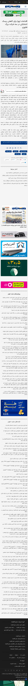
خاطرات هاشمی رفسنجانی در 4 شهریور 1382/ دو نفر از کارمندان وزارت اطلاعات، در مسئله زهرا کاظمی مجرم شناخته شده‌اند (15, 548)
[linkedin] (12, 148)
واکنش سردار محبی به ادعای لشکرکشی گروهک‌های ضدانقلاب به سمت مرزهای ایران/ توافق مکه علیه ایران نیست (14, 367)
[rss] (14, 670)
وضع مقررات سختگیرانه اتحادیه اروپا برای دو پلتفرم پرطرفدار (14, 175)
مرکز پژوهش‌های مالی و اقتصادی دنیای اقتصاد (15, 644)
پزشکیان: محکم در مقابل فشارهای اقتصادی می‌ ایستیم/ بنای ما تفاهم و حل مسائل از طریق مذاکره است (14, 605)
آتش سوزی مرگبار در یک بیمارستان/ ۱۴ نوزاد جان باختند (15, 363)
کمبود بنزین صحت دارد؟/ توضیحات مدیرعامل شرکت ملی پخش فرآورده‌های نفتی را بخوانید (15, 449)
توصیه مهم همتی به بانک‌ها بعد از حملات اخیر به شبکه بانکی (14, 493)
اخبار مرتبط (14, 169)
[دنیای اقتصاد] (12, 7)
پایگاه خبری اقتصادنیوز (8, 630)
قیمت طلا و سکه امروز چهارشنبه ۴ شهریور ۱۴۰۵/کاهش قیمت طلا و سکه (14, 484)
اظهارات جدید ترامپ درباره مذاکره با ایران (18, 458)
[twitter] (15, 148)
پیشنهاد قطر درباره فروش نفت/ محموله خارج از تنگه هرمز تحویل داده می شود (15, 595)
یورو (14, 2)
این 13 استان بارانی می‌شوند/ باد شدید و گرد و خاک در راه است (15, 537)
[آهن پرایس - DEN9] (14, 249)
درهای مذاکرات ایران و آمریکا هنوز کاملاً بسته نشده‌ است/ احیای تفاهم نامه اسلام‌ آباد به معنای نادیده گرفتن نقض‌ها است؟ (15, 600)
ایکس (24, 154)
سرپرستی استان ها (21, 657)
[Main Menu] (25, 6)
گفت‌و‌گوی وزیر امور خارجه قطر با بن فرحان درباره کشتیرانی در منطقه (14, 510)
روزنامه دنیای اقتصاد (20, 627)
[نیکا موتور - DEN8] (14, 234)
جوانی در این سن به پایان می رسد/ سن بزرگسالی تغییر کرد (14, 376)
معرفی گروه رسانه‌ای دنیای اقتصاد (18, 625)
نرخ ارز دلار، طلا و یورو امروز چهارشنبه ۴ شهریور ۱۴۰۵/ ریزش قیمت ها (14, 462)
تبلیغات (16, 655)
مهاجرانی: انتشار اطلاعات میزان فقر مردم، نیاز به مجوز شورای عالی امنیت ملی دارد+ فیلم (14, 609)
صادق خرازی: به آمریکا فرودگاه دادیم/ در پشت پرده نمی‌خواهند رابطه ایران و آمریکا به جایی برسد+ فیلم (16, 357)
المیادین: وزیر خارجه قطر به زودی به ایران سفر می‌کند (16, 428)
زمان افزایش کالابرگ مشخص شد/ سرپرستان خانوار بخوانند (15, 331)
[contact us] (8, 670)
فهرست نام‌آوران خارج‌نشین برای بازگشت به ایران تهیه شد (15, 431)
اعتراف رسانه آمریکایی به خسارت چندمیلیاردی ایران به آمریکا (14, 373)
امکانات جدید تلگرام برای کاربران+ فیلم (19, 521)
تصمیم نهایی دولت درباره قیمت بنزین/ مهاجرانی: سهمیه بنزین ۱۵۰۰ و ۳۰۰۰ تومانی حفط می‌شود (14, 388)
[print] (7, 148)
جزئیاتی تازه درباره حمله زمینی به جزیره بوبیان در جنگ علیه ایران (14, 323)
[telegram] (10, 148)
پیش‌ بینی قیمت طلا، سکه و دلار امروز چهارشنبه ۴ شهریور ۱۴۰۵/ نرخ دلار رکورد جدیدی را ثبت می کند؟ (15, 339)
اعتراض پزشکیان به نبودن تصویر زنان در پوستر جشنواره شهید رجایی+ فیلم (14, 502)
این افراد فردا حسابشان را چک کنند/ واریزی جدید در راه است (14, 361)
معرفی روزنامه (22, 663)
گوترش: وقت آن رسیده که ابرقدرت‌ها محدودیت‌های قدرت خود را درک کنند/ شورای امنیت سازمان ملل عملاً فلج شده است (14, 306)
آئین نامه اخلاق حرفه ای (20, 666)
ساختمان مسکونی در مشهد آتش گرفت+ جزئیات (17, 499)
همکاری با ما (12, 657)
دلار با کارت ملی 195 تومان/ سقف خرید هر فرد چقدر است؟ (14, 556)
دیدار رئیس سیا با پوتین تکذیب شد (19, 436)
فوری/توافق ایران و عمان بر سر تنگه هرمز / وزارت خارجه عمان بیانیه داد (14, 313)
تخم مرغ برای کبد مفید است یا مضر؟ (19, 310)
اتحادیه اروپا (23, 151)
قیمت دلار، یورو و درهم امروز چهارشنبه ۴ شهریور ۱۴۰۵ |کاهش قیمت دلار (15, 466)
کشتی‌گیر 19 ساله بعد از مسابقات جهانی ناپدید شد (16, 433)
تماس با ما (22, 655)
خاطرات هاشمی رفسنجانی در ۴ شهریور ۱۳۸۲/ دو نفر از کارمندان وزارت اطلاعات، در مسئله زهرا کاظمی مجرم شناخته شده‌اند (15, 393)
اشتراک (10, 655)
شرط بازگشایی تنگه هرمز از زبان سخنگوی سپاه (17, 518)
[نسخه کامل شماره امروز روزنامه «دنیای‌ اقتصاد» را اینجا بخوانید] (14, 214)
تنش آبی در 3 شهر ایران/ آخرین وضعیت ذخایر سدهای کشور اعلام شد (14, 613)
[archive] (6, 670)
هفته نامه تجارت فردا (20, 630)
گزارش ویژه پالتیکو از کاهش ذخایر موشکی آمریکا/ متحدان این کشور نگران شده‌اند (14, 574)
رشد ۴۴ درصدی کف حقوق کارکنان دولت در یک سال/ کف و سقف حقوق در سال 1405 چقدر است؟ (14, 588)
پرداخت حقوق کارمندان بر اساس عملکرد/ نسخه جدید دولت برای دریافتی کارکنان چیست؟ (14, 506)
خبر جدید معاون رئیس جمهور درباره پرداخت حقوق (16, 443)
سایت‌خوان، (21, 142)
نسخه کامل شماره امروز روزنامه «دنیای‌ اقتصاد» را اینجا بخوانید (14, 226)
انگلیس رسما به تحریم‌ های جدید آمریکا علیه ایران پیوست (15, 370)
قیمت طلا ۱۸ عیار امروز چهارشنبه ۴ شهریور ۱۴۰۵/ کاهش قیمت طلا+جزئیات (15, 480)
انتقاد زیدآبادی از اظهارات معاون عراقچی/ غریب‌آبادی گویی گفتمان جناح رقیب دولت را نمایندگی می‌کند (15, 515)
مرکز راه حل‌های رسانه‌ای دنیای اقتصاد (17, 646)
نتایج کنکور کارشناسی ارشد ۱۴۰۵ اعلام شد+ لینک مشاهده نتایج (15, 334)
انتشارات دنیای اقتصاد (20, 636)
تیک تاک (18, 154)
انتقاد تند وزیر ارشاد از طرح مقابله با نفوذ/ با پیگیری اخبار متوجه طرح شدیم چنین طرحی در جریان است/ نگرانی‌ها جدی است (14, 454)
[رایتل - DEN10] (14, 284)
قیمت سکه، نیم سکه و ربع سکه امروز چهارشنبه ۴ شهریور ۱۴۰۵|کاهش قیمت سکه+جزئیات (15, 470)
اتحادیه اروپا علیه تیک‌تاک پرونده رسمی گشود (17, 178)
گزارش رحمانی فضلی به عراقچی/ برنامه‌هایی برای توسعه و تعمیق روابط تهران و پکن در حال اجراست (15, 533)
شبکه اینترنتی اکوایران (9, 627)
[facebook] (18, 148)
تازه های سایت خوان (14, 422)
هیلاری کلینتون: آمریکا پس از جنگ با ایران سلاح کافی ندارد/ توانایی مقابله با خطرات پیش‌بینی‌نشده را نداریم (14, 379)
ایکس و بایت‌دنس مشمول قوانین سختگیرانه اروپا (16, 173)
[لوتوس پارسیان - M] (14, 683)
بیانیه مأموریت (13, 663)
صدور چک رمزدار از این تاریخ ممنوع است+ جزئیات (16, 488)
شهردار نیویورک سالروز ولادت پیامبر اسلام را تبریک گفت (15, 446)
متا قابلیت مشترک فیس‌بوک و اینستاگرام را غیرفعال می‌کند (15, 181)
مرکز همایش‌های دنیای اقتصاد (18, 638)
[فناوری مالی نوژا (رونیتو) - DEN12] (14, 408)
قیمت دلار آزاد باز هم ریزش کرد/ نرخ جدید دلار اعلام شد (15, 592)
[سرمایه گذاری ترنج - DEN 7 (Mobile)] (14, 13)
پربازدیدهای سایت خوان (14, 294)
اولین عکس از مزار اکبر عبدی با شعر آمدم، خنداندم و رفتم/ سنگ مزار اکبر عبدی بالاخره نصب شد (15, 298)
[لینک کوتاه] (21, 148)
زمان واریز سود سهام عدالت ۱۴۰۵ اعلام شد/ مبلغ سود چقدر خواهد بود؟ (14, 302)
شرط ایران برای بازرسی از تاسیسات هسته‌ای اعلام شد (16, 425)
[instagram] (22, 670)
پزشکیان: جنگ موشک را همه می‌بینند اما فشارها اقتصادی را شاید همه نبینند (14, 439)
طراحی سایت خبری (22, 679)
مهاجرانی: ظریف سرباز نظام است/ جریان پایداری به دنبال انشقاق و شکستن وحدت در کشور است (15, 343)
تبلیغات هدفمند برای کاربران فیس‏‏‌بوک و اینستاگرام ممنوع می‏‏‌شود (15, 184)
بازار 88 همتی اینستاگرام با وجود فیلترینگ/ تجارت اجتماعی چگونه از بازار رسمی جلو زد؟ (15, 553)
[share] (11, 670)
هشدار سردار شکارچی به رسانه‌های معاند (18, 491)
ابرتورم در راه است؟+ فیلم (21, 474)
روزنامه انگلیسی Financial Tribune (17, 649)
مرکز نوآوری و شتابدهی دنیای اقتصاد (17, 641)
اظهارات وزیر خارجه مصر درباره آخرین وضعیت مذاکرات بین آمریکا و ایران (14, 524)
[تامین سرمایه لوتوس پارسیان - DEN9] (14, 268)
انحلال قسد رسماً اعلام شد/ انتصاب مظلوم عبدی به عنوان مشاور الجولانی (14, 327)
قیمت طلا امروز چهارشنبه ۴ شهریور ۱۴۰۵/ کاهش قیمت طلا (14, 477)
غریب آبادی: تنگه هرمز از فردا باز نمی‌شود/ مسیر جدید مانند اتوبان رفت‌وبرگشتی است (14, 353)
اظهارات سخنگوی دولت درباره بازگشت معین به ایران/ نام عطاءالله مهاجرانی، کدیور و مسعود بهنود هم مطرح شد (15, 383)
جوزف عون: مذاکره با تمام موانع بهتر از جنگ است (16, 496)
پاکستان (15, 151)
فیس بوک (8, 151)
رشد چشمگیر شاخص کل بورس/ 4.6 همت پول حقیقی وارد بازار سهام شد (14, 570)
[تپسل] (1, 90)
